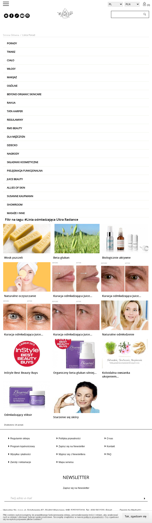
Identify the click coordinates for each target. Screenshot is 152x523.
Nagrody (13, 153)
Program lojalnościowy (22, 446)
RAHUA (11, 102)
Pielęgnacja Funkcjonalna (25, 170)
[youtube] (21, 16)
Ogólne (12, 85)
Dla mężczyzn (16, 136)
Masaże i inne (16, 213)
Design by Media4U (130, 510)
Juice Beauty (15, 179)
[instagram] (26, 16)
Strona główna (11, 35)
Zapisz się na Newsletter (72, 446)
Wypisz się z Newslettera (72, 454)
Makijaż (12, 77)
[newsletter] (5, 16)
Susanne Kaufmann (20, 196)
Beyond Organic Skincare (24, 94)
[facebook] (10, 16)
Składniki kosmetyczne (22, 162)
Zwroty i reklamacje (20, 462)
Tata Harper (15, 111)
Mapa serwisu (66, 462)
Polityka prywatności (70, 438)
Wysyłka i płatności (20, 454)
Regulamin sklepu (20, 438)
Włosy (11, 68)
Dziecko (12, 145)
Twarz (11, 52)
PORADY (12, 43)
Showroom (15, 204)
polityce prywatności (94, 517)
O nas (110, 438)
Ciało (10, 60)
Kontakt (111, 446)
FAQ (109, 454)
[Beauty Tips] (16, 16)
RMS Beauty (14, 128)
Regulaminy (15, 119)
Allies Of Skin (16, 187)
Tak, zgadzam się (135, 516)
